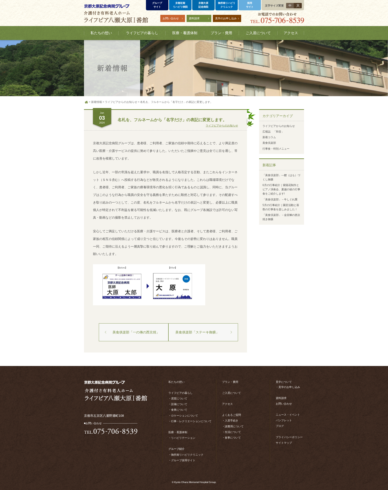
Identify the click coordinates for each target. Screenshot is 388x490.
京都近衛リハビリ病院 (180, 5)
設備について (179, 404)
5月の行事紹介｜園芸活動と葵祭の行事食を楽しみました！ (280, 207)
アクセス (227, 404)
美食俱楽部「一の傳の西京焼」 (136, 332)
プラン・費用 (230, 382)
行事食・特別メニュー (275, 148)
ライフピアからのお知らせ (222, 125)
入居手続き (231, 420)
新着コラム (269, 137)
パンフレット (284, 420)
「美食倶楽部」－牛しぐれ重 (280, 199)
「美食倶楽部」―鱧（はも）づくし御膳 (281, 177)
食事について (179, 409)
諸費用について (234, 426)
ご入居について (231, 393)
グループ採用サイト (183, 460)
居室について (179, 398)
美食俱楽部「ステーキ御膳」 (197, 332)
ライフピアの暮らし (180, 393)
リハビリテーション (183, 437)
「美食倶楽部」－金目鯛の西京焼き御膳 (281, 217)
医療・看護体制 (177, 432)
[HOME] (86, 102)
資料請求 (194, 18)
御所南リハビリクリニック (226, 5)
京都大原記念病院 (203, 5)
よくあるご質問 (231, 415)
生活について (233, 432)
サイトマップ (284, 442)
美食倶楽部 (269, 142)
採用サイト (250, 5)
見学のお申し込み (226, 18)
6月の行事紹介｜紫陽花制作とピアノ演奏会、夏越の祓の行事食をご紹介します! (281, 189)
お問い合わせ (171, 18)
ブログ (280, 426)
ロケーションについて (184, 415)
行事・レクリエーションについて (191, 421)
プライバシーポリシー (289, 437)
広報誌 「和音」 (273, 131)
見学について (284, 382)
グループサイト (157, 5)
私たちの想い (176, 382)
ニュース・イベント (288, 414)
